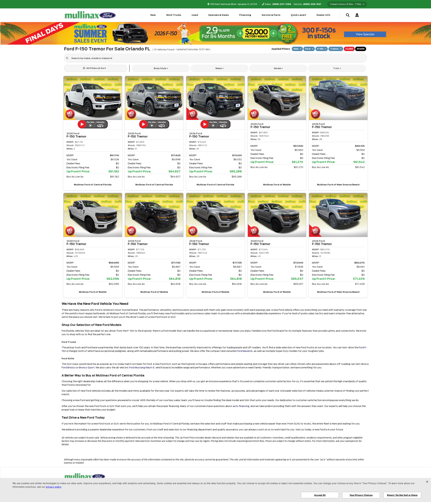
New (153, 15)
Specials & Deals (218, 15)
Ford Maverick (245, 351)
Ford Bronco (69, 367)
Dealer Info (323, 15)
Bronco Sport (86, 367)
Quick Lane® (298, 15)
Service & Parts (271, 15)
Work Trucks (173, 15)
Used (195, 15)
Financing (245, 15)
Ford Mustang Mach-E (142, 367)
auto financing (241, 406)
